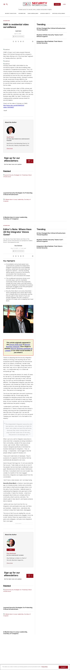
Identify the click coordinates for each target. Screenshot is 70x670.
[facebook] (13, 41)
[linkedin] (16, 41)
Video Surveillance (33, 13)
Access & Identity (45, 13)
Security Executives (10, 13)
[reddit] (20, 41)
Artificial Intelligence (58, 13)
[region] (35, 667)
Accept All (63, 667)
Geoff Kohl (18, 31)
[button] (4, 4)
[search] (7, 4)
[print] (32, 41)
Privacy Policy (44, 666)
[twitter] (18, 41)
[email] (23, 41)
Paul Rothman (18, 245)
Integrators (22, 13)
